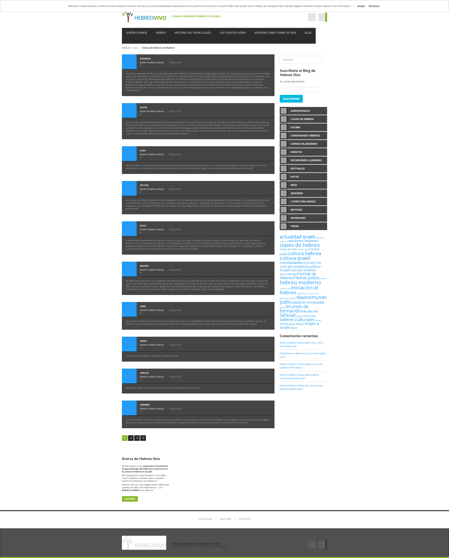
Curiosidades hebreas (305, 135)
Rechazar (374, 6)
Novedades (298, 218)
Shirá (306, 316)
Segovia (299, 316)
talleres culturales (297, 319)
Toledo (318, 320)
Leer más (130, 498)
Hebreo (161, 33)
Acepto (361, 6)
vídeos (293, 328)
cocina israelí (303, 249)
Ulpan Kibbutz (296, 324)
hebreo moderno (300, 282)
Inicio (135, 47)
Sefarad (287, 315)
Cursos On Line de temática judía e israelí (300, 266)
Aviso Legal (205, 518)
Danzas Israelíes (303, 270)
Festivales (298, 168)
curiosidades (291, 262)
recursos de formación (294, 308)
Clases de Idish (288, 249)
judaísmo (301, 293)
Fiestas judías (306, 277)
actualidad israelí (297, 237)
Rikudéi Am (309, 311)
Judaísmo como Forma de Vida (275, 33)
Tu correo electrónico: (292, 81)
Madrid (304, 297)
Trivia (295, 226)
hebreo (323, 278)
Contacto (245, 518)
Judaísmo (297, 193)
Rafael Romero (288, 353)
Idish (294, 185)
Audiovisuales (300, 110)
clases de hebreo (300, 244)
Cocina (295, 127)
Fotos (295, 176)
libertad (292, 298)
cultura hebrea (304, 253)
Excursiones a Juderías (306, 160)
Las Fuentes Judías (232, 33)
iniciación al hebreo (299, 290)
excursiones (288, 274)
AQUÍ (353, 6)
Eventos (296, 152)
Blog (308, 33)
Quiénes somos (136, 33)
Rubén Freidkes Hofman (152, 62)
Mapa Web (225, 518)
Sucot (312, 316)
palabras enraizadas (308, 302)
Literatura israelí (303, 201)
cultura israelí (295, 258)
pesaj (282, 307)
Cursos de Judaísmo (304, 143)
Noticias (296, 209)
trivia (284, 324)
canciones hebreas (302, 240)
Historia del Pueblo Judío (193, 33)
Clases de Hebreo (302, 119)
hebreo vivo (285, 288)
